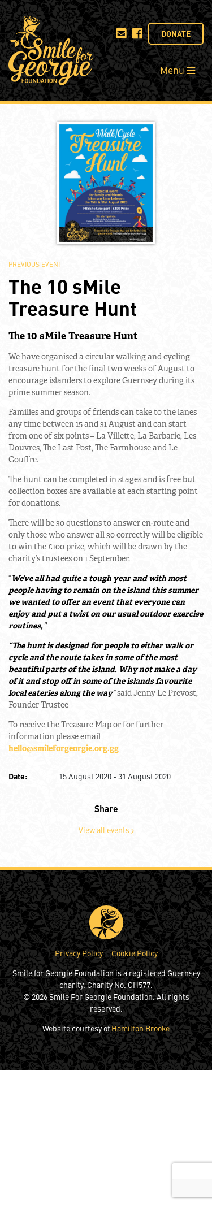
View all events (105, 829)
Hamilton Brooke (140, 1028)
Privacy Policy (79, 953)
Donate (176, 33)
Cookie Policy (134, 953)
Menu (173, 70)
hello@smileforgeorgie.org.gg (63, 748)
